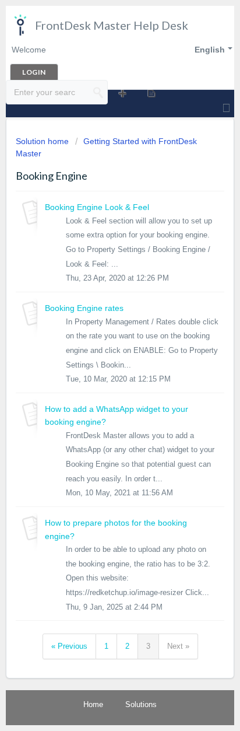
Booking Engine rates (84, 308)
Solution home (43, 141)
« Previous (69, 646)
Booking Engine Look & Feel (97, 207)
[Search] (98, 92)
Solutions (141, 704)
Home (93, 704)
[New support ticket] (122, 93)
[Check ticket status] (151, 93)
